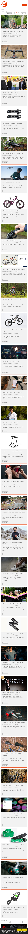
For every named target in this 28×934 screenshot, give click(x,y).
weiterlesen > (5, 41)
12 (18, 13)
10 (14, 13)
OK (22, 929)
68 (21, 13)
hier (22, 932)
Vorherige (8, 13)
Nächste (24, 13)
